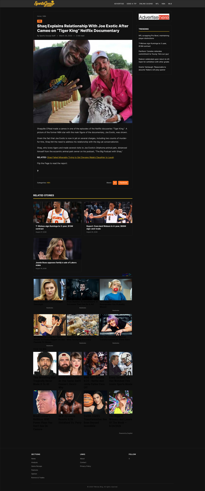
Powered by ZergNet (125, 433)
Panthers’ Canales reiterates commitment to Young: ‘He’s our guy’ (154, 52)
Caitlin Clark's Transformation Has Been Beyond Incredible (95, 421)
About (82, 459)
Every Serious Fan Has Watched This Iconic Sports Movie (120, 381)
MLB (170, 4)
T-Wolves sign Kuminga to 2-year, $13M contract (153, 44)
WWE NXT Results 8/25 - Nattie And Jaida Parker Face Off (94, 382)
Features (34, 470)
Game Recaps (36, 466)
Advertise (119, 4)
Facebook (123, 183)
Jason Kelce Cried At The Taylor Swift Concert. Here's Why (69, 382)
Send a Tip (131, 4)
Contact (83, 462)
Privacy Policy (85, 466)
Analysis (34, 462)
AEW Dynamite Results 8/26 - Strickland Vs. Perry (70, 419)
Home (39, 16)
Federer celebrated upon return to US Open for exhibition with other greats (154, 60)
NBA (163, 4)
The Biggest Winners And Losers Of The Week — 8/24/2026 (120, 421)
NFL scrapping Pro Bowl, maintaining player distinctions (154, 37)
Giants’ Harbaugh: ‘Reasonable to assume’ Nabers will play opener (152, 68)
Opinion (34, 474)
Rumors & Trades (37, 478)
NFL (157, 4)
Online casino (146, 4)
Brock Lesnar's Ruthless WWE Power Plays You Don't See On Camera (42, 422)
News (33, 459)
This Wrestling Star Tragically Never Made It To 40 (44, 381)
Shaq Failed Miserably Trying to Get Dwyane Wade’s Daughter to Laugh (80, 157)
